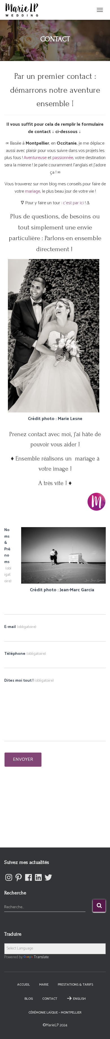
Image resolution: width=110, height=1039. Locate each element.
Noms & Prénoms (8, 555)
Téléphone (25, 654)
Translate (41, 957)
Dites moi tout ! (29, 681)
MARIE (44, 984)
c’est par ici (73, 203)
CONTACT (49, 998)
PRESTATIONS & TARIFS (75, 984)
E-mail (20, 627)
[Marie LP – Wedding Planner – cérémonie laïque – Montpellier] (24, 10)
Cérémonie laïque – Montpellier (55, 1012)
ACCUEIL (23, 984)
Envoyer (23, 759)
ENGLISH (79, 998)
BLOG (29, 998)
